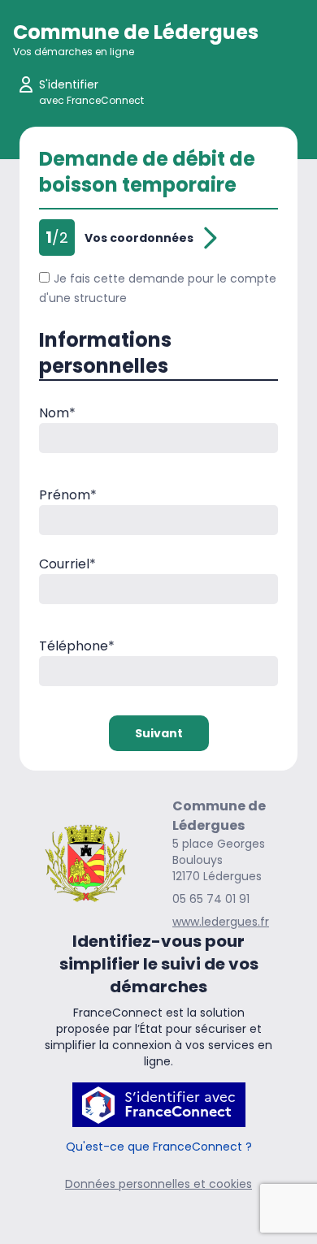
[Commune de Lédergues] (86, 863)
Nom (57, 413)
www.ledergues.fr (220, 922)
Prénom (68, 495)
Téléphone (77, 646)
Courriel (67, 564)
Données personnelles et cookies (158, 1184)
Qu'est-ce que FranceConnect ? (159, 1146)
